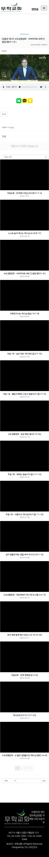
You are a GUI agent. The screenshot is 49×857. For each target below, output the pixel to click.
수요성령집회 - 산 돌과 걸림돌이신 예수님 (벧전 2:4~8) (24, 756)
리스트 (4, 114)
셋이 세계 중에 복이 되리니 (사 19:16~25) (24, 636)
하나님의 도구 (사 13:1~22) (24, 716)
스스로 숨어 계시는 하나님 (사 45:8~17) (24, 234)
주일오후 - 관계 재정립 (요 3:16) (24, 676)
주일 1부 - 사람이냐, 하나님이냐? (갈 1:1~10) (24, 515)
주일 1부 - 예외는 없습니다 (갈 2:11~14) (24, 475)
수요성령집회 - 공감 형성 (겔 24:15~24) (24, 435)
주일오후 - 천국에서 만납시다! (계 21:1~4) (24, 194)
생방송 (35, 9)
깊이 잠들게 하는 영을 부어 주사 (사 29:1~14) (24, 556)
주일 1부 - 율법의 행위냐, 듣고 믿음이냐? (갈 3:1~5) (24, 395)
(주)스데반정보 (30, 847)
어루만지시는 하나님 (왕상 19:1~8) (24, 315)
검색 (43, 781)
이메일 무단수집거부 (37, 819)
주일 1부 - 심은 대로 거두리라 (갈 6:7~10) (24, 355)
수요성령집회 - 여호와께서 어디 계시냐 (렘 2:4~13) (24, 596)
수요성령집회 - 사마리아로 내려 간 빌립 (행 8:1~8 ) (25, 275)
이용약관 (35, 812)
